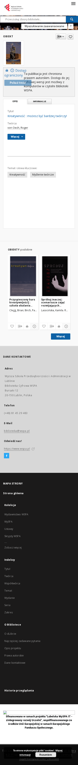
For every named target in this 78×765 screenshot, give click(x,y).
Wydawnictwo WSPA (16, 514)
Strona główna (13, 493)
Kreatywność (17, 174)
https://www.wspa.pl (17, 448)
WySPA (8, 521)
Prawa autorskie (14, 655)
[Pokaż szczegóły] (34, 326)
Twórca (8, 576)
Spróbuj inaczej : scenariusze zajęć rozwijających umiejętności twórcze (53, 302)
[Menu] (73, 3)
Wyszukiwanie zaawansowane (44, 26)
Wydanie (9, 598)
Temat (8, 590)
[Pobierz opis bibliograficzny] (19, 326)
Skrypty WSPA (12, 536)
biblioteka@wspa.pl (17, 431)
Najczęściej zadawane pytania (22, 641)
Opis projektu (12, 648)
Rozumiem (45, 755)
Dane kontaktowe (14, 663)
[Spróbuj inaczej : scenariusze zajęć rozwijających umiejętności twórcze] (55, 276)
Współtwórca (12, 583)
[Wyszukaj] (72, 19)
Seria (7, 605)
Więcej (60, 336)
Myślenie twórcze (43, 174)
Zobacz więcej (13, 547)
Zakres (8, 612)
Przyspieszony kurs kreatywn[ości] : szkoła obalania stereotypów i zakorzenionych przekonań (22, 302)
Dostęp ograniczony (15, 72)
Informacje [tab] (39, 101)
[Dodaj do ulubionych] (70, 37)
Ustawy (8, 529)
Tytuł (7, 569)
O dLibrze (10, 633)
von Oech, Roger (17, 128)
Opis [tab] (15, 101)
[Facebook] (6, 456)
